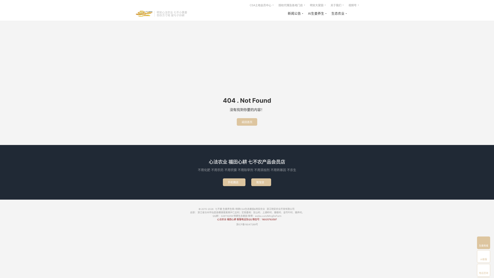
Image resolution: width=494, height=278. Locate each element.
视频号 (353, 5)
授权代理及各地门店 (290, 5)
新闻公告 (294, 13)
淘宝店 (261, 182)
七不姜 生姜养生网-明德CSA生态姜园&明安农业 (143, 14)
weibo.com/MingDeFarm (268, 215)
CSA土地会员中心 (260, 5)
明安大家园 (316, 5)
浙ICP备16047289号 (247, 224)
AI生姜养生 (316, 13)
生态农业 (337, 13)
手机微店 (234, 182)
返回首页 (247, 122)
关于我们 (336, 5)
